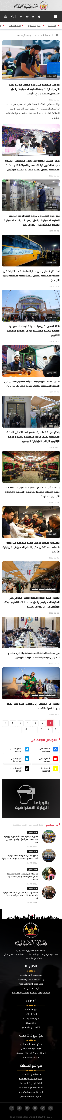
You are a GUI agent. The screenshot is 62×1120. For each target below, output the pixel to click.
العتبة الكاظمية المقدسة (31, 1079)
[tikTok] (11, 1108)
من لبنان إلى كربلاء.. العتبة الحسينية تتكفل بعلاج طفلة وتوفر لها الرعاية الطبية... (22, 876)
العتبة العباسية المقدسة (31, 1092)
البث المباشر (31, 1014)
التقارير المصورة (50, 478)
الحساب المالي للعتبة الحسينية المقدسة (31, 993)
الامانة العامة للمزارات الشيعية (31, 1053)
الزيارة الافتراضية (31, 1018)
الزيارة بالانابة (31, 1009)
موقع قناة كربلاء (31, 1057)
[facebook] (39, 17)
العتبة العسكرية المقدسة (31, 1088)
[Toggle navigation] (56, 16)
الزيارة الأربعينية (24, 35)
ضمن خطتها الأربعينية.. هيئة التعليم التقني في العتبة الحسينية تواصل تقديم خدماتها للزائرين (32, 383)
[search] (12, 16)
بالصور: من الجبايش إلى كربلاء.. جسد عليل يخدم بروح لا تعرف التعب (33, 706)
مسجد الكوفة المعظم (31, 1096)
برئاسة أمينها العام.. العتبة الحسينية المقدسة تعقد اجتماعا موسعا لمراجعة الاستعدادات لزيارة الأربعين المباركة (32, 492)
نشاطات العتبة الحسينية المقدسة (44, 589)
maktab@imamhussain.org (31, 979)
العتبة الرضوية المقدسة (31, 1083)
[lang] (5, 16)
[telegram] (27, 1108)
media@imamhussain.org (31, 984)
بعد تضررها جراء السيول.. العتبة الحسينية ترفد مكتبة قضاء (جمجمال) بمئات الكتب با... (20, 895)
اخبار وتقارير (51, 75)
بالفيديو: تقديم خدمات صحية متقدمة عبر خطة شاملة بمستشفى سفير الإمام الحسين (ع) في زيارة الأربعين (31, 547)
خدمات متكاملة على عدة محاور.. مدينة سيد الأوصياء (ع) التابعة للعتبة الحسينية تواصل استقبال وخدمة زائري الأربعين (34, 89)
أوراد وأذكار (31, 1023)
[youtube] (27, 17)
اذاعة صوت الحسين (31, 1027)
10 (40, 729)
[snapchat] (19, 1108)
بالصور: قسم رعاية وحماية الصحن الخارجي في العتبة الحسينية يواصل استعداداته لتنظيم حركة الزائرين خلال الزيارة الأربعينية (32, 602)
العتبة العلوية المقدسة (31, 1074)
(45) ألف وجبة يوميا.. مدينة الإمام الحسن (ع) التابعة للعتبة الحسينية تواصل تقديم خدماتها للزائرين (33, 330)
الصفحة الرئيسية (46, 35)
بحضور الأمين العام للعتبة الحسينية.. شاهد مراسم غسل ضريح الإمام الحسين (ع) (20, 857)
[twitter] (33, 17)
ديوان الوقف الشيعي (31, 1049)
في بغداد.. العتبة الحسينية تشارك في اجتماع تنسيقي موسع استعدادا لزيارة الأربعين (34, 655)
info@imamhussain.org (31, 975)
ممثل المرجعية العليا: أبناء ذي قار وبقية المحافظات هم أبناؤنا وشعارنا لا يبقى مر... (21, 839)
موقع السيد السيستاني (31, 1044)
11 (33, 729)
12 (25, 729)
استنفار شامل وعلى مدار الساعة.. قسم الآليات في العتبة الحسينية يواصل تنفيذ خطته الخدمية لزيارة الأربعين (31, 275)
